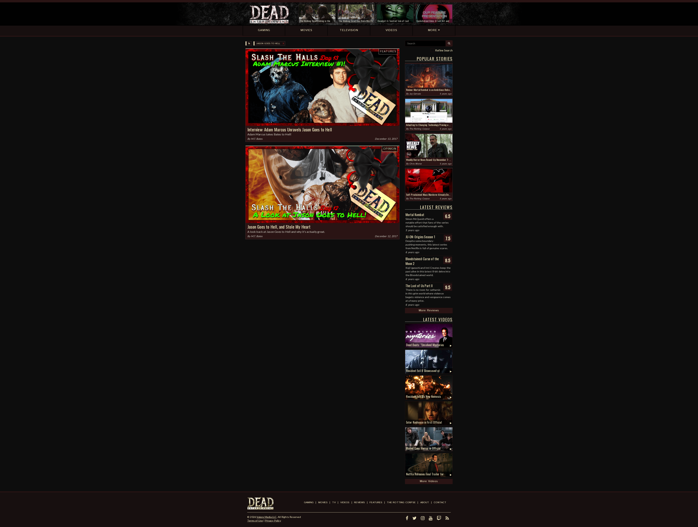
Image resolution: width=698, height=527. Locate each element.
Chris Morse (415, 163)
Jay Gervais (415, 93)
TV (334, 502)
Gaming (309, 502)
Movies (323, 502)
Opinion (389, 149)
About (424, 502)
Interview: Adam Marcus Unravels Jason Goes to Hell (289, 129)
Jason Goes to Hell (268, 43)
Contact (440, 502)
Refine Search (444, 50)
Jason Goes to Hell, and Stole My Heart (279, 226)
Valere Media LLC (266, 516)
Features (388, 51)
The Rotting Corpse (419, 128)
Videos (344, 502)
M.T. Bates (257, 138)
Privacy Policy (273, 520)
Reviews (359, 502)
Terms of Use (255, 520)
